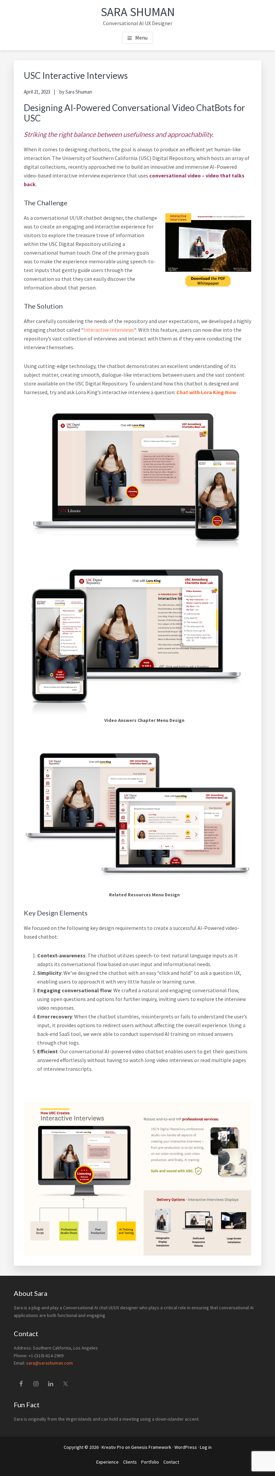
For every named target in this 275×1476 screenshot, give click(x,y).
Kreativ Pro (113, 1447)
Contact (171, 1462)
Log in (206, 1447)
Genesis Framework (151, 1447)
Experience (107, 1462)
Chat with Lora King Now (206, 392)
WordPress (185, 1447)
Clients (130, 1462)
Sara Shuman (138, 11)
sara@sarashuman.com (49, 1363)
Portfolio (150, 1462)
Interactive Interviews (109, 329)
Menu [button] (141, 37)
